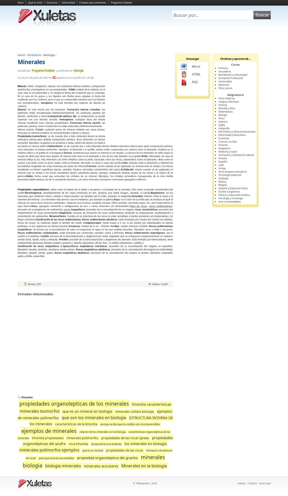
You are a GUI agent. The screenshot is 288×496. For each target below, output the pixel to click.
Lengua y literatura (228, 101)
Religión (222, 185)
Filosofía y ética (226, 108)
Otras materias (226, 98)
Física (221, 118)
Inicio (21, 2)
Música (222, 181)
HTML (196, 74)
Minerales (31, 62)
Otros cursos (225, 88)
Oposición (223, 84)
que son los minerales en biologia (94, 417)
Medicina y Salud (227, 151)
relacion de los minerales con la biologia (103, 432)
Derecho (223, 145)
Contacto (252, 483)
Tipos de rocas (138, 206)
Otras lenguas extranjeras (232, 171)
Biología (49, 55)
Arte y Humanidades (229, 201)
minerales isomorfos (40, 411)
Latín (221, 165)
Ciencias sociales (227, 141)
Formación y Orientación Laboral (236, 155)
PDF (195, 82)
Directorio (52, 2)
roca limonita (78, 444)
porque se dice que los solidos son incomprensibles (130, 424)
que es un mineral (92, 450)
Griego (222, 168)
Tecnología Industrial (229, 175)
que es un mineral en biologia (87, 411)
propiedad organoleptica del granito (107, 457)
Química (222, 121)
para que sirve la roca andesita (56, 458)
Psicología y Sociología (230, 198)
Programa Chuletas (121, 2)
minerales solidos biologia (134, 411)
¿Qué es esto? (35, 2)
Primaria (223, 68)
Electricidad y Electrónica (232, 135)
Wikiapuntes (143, 483)
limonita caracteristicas (151, 404)
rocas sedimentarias (161, 206)
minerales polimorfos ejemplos (49, 450)
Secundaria (224, 71)
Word (196, 66)
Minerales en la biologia (144, 466)
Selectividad (68, 2)
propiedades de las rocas (124, 450)
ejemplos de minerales (49, 430)
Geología (223, 178)
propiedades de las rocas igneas (125, 438)
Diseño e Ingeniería (229, 191)
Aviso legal (265, 483)
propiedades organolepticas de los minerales (74, 403)
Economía (223, 138)
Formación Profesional (230, 78)
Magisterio (224, 148)
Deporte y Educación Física (233, 188)
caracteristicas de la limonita (76, 424)
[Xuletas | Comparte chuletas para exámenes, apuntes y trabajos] (47, 25)
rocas (67, 209)
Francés (222, 158)
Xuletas (242, 483)
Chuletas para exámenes (92, 2)
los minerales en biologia (145, 443)
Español (222, 161)
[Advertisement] (144, 39)
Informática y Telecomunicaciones (237, 131)
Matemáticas (225, 111)
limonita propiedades (48, 438)
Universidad (225, 81)
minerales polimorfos (82, 438)
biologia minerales (63, 466)
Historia (222, 105)
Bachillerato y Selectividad (232, 74)
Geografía (223, 128)
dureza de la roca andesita (106, 444)
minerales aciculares (101, 465)
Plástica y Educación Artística (234, 195)
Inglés (221, 125)
